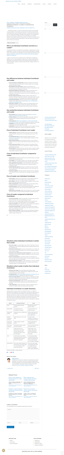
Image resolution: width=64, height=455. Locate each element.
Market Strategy (48, 224)
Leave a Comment (11, 396)
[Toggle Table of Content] (17, 43)
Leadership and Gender (49, 205)
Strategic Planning (48, 247)
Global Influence (48, 198)
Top (45, 252)
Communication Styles (49, 185)
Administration (47, 178)
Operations (47, 227)
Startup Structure (48, 245)
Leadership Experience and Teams (13, 27)
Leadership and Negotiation (50, 207)
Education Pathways (48, 192)
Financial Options (48, 194)
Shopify (46, 234)
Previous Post (10, 368)
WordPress (47, 257)
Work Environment (48, 261)
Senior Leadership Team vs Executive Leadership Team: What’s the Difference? (29, 382)
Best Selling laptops (48, 124)
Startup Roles (47, 243)
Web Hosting (47, 256)
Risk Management (48, 231)
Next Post (37, 368)
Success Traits (47, 249)
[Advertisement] (32, 12)
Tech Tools (47, 250)
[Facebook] (7, 352)
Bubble (46, 180)
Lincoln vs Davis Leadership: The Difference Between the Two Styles (15, 382)
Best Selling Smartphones (49, 125)
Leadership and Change (49, 203)
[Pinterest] (11, 352)
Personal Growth (48, 229)
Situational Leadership (49, 236)
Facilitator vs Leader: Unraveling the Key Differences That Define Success (15, 394)
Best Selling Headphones (49, 130)
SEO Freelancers (48, 233)
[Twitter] (9, 352)
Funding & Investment (49, 196)
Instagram (26, 365)
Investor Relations (48, 201)
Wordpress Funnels (48, 259)
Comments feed (48, 271)
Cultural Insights (48, 189)
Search (46, 22)
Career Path (47, 184)
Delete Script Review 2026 (49, 118)
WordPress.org (47, 273)
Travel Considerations (49, 254)
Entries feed (47, 269)
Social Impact (47, 238)
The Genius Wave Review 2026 (50, 117)
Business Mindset (48, 182)
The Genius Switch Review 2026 (51, 120)
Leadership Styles (48, 222)
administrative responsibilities (14, 137)
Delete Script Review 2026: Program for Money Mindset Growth (50, 160)
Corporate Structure (48, 187)
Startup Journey (48, 240)
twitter (19, 365)
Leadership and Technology (50, 208)
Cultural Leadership (48, 191)
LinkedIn (31, 365)
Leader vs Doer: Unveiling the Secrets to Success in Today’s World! (30, 394)
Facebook (22, 365)
